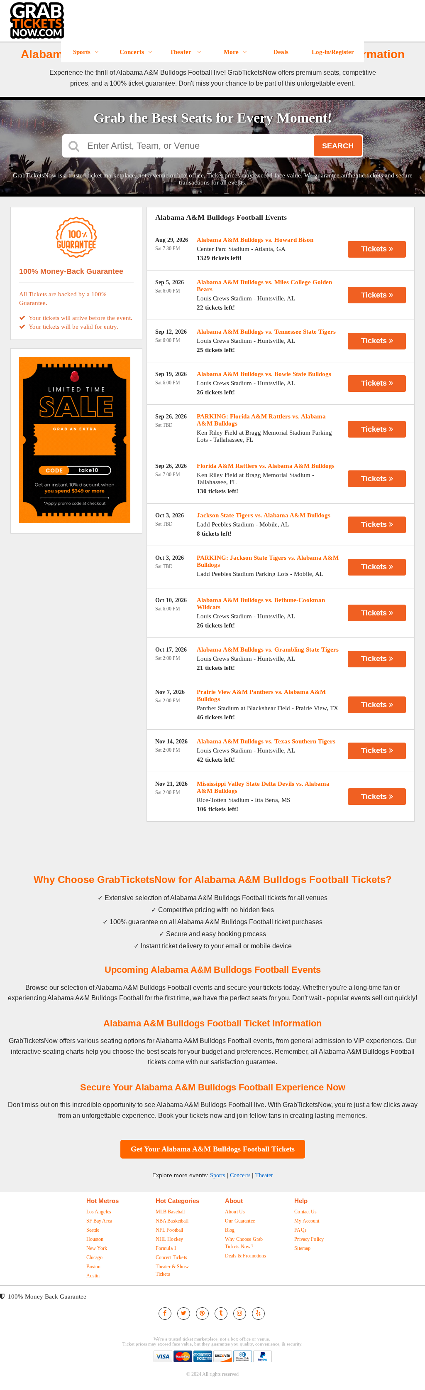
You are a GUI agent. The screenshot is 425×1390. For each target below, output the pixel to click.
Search (338, 146)
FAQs (300, 1230)
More (231, 52)
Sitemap (302, 1248)
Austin (93, 1276)
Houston (95, 1239)
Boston (93, 1266)
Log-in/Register (333, 52)
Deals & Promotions (245, 1256)
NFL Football (169, 1230)
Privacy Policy (309, 1239)
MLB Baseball (170, 1212)
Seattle (93, 1230)
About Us (235, 1212)
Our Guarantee (240, 1221)
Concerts (132, 52)
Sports (81, 52)
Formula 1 (166, 1248)
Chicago (94, 1257)
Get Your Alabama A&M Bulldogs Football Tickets (213, 1149)
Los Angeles (99, 1212)
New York (96, 1248)
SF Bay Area (99, 1221)
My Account (306, 1221)
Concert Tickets (171, 1257)
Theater (181, 52)
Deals (281, 52)
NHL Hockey (169, 1239)
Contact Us (305, 1212)
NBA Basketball (172, 1221)
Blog (230, 1230)
